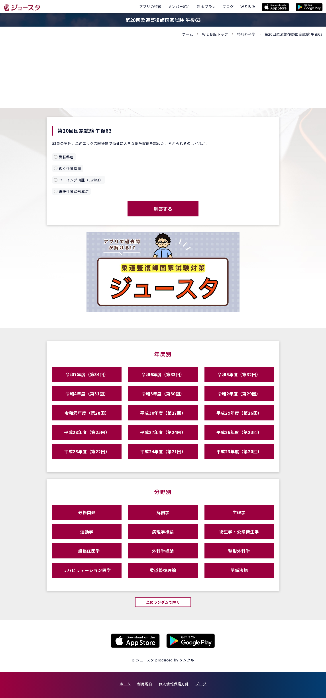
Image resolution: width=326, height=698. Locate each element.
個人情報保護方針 (174, 683)
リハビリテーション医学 (87, 570)
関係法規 (239, 570)
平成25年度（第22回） (87, 451)
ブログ (200, 683)
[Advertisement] (163, 70)
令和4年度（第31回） (86, 394)
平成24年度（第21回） (163, 451)
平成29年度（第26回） (239, 413)
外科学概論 (163, 551)
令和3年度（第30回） (163, 394)
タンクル (186, 660)
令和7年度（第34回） (86, 374)
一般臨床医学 (87, 551)
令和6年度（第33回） (163, 374)
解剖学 (162, 512)
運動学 (86, 532)
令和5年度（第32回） (239, 374)
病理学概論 (163, 532)
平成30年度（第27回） (163, 413)
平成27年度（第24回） (163, 432)
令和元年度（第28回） (87, 413)
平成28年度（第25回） (87, 432)
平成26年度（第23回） (239, 432)
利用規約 (144, 683)
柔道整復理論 (163, 570)
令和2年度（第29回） (239, 394)
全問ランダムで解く (163, 602)
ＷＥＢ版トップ (215, 34)
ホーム (187, 34)
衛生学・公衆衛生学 (239, 532)
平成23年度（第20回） (239, 451)
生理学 (239, 512)
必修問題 (87, 512)
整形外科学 (246, 34)
